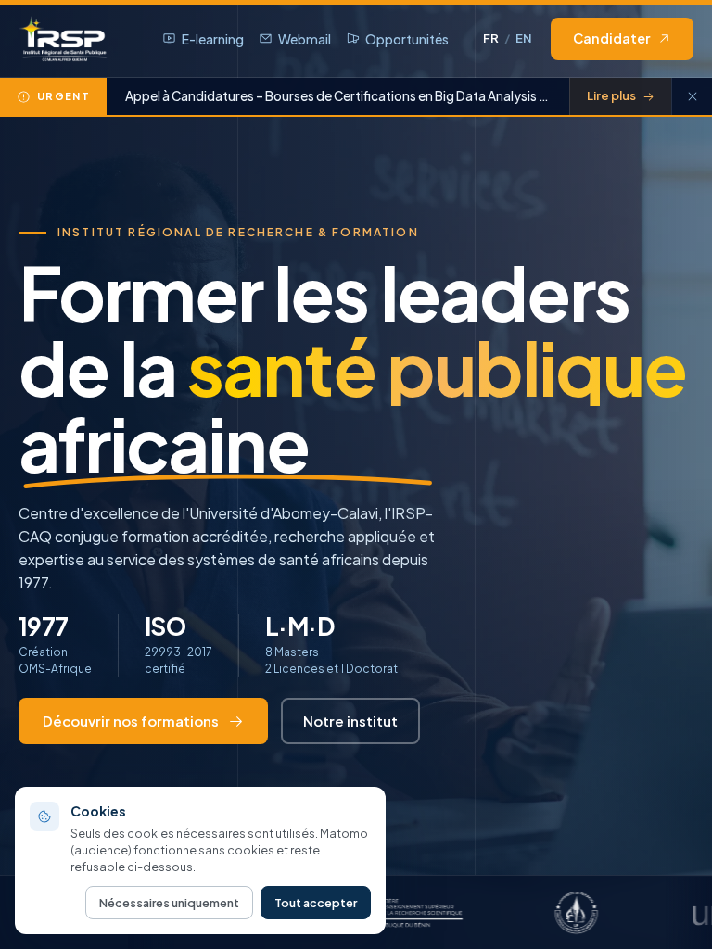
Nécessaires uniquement (169, 902)
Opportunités (407, 39)
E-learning (213, 39)
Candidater (611, 38)
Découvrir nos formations (131, 720)
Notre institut (350, 720)
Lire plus (611, 95)
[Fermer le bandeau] (691, 96)
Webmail (304, 39)
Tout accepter (315, 902)
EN (523, 38)
